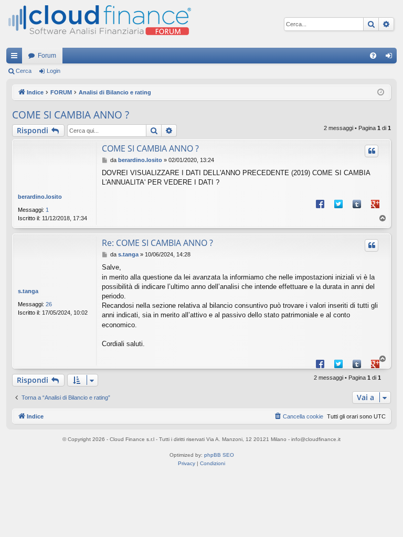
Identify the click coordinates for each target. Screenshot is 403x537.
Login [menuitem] (391, 57)
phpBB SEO (219, 455)
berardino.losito (40, 197)
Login (53, 71)
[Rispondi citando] (371, 151)
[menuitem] (373, 55)
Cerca (23, 71)
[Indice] (98, 24)
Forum (47, 55)
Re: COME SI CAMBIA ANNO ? (157, 243)
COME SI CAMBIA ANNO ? (70, 115)
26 (49, 304)
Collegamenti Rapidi (16, 57)
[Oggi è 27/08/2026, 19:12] (380, 93)
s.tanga (28, 291)
